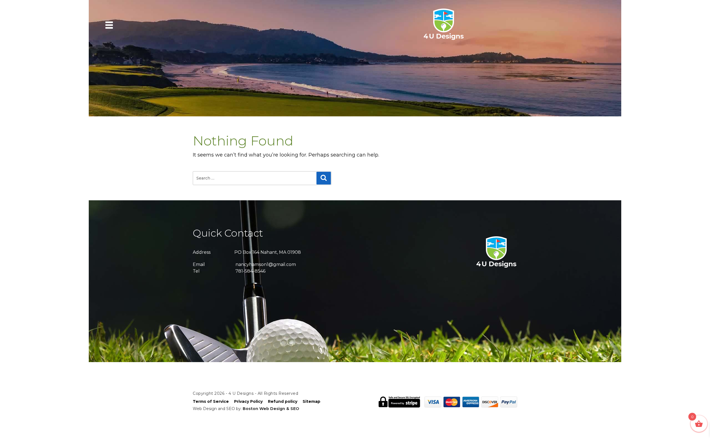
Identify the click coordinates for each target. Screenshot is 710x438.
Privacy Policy (248, 401)
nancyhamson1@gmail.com (265, 264)
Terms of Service (211, 401)
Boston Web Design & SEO (271, 408)
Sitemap (311, 401)
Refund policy (282, 401)
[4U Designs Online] (444, 39)
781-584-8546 (250, 271)
